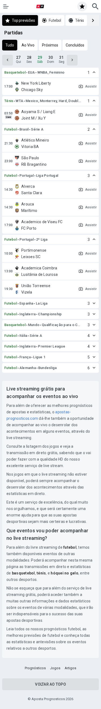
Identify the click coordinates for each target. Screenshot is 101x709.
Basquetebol (15, 72)
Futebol (10, 129)
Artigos (70, 668)
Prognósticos (35, 668)
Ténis (8, 101)
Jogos (55, 668)
